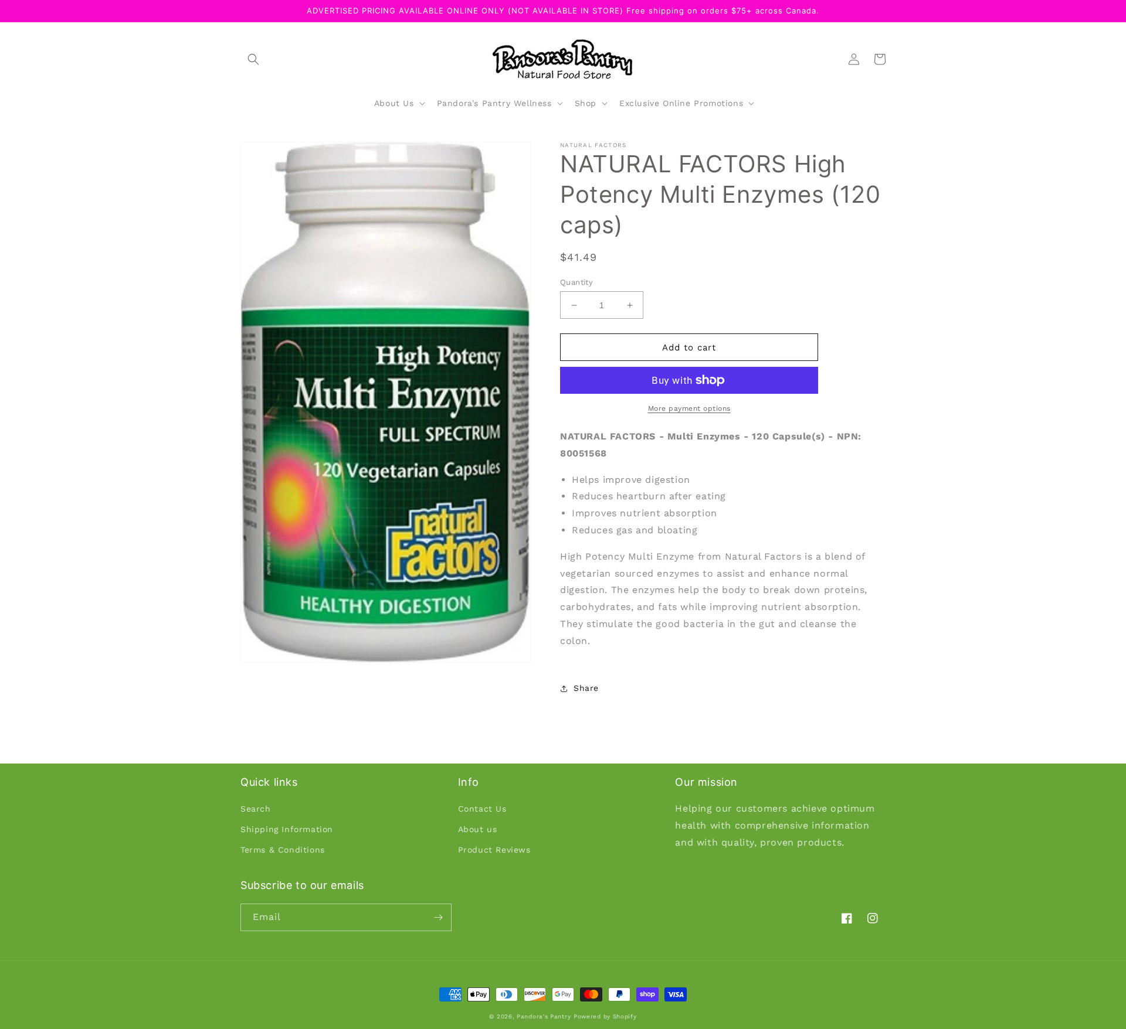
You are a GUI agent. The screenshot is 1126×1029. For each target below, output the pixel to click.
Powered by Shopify (605, 1016)
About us (477, 829)
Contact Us (482, 808)
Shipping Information (286, 829)
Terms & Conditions (282, 849)
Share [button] (586, 688)
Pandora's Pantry (544, 1016)
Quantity (576, 282)
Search (255, 808)
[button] (253, 59)
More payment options (689, 408)
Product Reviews (494, 849)
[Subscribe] (438, 917)
